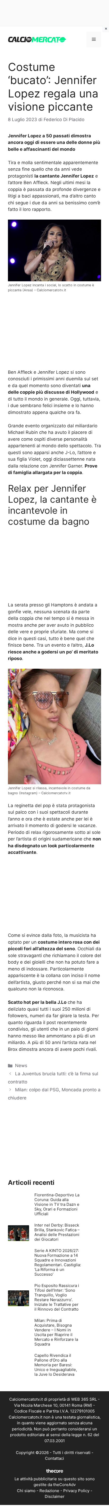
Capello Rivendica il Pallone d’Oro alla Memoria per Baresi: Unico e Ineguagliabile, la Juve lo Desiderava (55, 1365)
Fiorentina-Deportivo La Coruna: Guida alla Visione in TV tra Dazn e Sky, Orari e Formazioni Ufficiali (56, 1204)
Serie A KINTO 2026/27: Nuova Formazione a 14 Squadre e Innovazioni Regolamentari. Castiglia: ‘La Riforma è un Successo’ (57, 1262)
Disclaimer (55, 1496)
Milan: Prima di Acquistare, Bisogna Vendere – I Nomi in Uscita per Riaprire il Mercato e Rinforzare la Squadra (56, 1332)
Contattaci (54, 1458)
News (21, 1065)
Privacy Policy (76, 1490)
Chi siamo (26, 1490)
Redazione (49, 1490)
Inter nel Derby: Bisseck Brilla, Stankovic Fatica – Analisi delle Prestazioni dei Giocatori (57, 1232)
